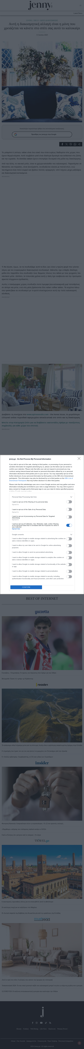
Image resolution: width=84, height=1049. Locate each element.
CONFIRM (26, 587)
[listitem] (42, 497)
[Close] (80, 459)
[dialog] (42, 524)
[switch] (69, 501)
